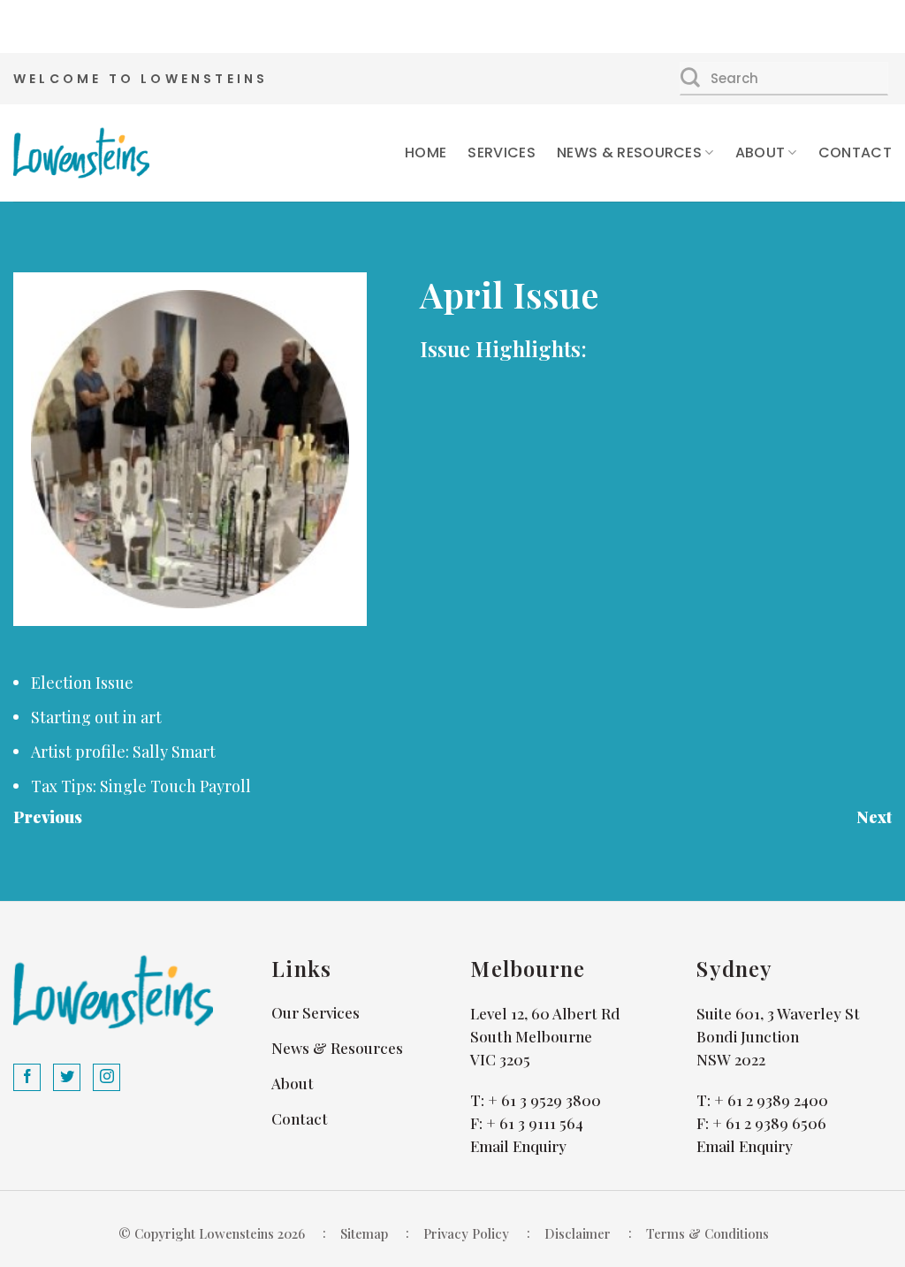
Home (425, 152)
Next (874, 817)
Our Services (315, 1012)
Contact (855, 152)
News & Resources (629, 152)
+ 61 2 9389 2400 (771, 1100)
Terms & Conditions (707, 1233)
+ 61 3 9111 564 (534, 1123)
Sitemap (364, 1233)
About (760, 152)
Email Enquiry (518, 1146)
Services (502, 152)
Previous (47, 817)
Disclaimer (577, 1233)
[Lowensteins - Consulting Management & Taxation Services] (81, 153)
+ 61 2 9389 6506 (769, 1123)
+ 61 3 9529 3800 (544, 1100)
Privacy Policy (466, 1233)
